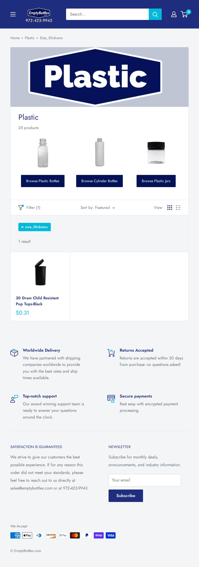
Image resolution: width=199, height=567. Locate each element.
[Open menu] (13, 14)
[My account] (173, 14)
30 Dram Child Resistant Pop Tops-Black (37, 301)
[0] (184, 14)
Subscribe (125, 496)
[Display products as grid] (169, 207)
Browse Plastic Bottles (42, 180)
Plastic (30, 37)
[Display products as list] (178, 207)
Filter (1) (33, 207)
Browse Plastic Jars (156, 180)
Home (15, 37)
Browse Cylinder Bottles (99, 180)
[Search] (155, 14)
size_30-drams (36, 226)
